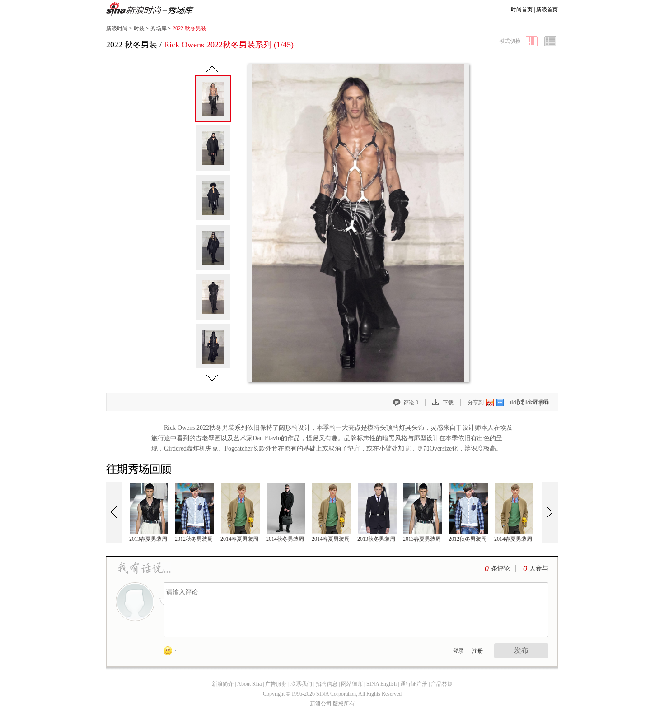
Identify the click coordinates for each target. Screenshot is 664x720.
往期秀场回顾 (140, 469)
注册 (477, 651)
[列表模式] (550, 41)
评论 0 (410, 402)
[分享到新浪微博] (490, 402)
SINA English (381, 684)
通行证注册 (413, 684)
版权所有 (344, 704)
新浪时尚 (150, 9)
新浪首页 (547, 9)
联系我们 (301, 684)
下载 (448, 402)
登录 (458, 651)
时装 (139, 28)
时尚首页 (522, 9)
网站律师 (352, 684)
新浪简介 (223, 684)
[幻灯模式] (531, 41)
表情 (173, 652)
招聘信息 (326, 684)
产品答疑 (442, 684)
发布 (521, 650)
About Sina (249, 684)
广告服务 (276, 684)
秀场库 (158, 28)
